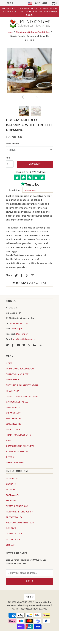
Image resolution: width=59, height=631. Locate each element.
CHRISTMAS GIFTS (15, 462)
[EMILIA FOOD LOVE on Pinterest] (29, 345)
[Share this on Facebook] (21, 275)
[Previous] (23, 96)
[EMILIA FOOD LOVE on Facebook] (13, 345)
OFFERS (10, 457)
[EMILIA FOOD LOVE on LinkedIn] (35, 345)
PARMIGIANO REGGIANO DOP (20, 368)
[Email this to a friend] (32, 275)
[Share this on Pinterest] (26, 275)
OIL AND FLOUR (13, 412)
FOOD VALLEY (12, 495)
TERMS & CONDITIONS (17, 506)
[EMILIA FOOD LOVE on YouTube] (18, 345)
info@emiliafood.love (24, 339)
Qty (8, 157)
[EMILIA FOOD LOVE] (30, 24)
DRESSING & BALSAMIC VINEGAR (22, 385)
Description (14, 190)
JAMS (8, 440)
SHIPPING (11, 500)
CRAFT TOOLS (13, 429)
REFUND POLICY (14, 539)
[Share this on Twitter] (15, 275)
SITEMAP (10, 545)
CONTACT (11, 528)
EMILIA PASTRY (13, 424)
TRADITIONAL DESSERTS (18, 435)
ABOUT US (11, 484)
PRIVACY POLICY (14, 517)
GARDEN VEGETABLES (17, 401)
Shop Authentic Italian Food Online (33, 32)
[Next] (35, 96)
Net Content (12, 143)
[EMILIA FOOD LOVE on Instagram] (40, 345)
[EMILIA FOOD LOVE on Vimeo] (24, 345)
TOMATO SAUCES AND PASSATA (22, 396)
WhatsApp (16, 328)
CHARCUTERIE (13, 379)
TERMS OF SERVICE (15, 533)
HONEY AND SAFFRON (17, 451)
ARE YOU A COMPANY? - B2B (20, 522)
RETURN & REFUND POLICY (19, 511)
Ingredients (31, 190)
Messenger (22, 334)
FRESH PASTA (12, 391)
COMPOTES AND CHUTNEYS (20, 446)
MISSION (10, 489)
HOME (9, 363)
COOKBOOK (12, 478)
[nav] (7, 3)
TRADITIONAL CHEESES (18, 374)
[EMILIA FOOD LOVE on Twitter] (7, 345)
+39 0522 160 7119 (19, 323)
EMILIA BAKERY (13, 418)
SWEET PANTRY (14, 407)
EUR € (30, 597)
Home (10, 32)
